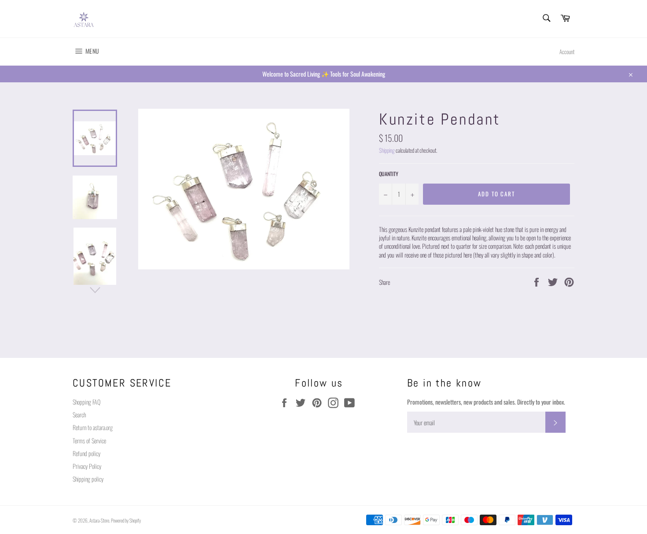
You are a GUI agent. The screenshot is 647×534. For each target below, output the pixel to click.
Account (566, 52)
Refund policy (86, 453)
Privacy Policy (87, 466)
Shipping (387, 150)
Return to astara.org (93, 427)
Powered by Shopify (126, 520)
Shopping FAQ (86, 401)
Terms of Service (89, 440)
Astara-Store (99, 520)
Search (79, 414)
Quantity (388, 173)
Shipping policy (88, 478)
